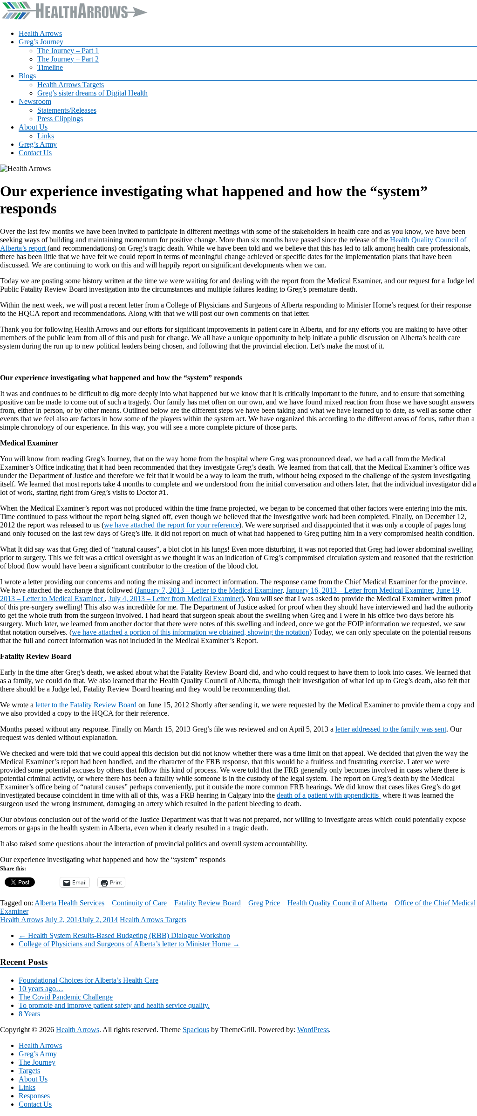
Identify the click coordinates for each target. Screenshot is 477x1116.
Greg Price (264, 903)
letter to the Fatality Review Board (86, 705)
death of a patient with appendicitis (329, 795)
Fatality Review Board (207, 903)
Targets (29, 1071)
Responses (34, 1096)
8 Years (29, 1014)
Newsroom (35, 101)
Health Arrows (40, 33)
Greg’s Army (38, 144)
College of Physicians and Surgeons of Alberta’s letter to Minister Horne (129, 944)
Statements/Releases (66, 110)
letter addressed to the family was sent (390, 729)
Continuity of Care (139, 903)
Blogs (27, 76)
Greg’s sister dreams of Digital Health (92, 93)
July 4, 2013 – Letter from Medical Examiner (175, 599)
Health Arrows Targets (70, 85)
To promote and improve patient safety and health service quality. (114, 1005)
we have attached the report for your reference (171, 525)
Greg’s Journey (41, 42)
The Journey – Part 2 (68, 59)
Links (45, 136)
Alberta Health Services (69, 903)
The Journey (37, 1062)
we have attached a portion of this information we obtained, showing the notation (190, 632)
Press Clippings (60, 119)
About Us (33, 127)
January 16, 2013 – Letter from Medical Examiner (359, 590)
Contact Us (35, 153)
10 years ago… (41, 989)
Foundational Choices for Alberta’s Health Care (88, 980)
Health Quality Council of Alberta (337, 903)
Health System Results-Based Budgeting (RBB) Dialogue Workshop (124, 935)
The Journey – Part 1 (68, 51)
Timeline (50, 67)
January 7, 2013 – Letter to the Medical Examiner (209, 590)
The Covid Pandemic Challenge (66, 997)
